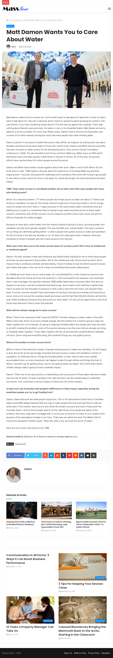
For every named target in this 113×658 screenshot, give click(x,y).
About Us (68, 653)
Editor (13, 47)
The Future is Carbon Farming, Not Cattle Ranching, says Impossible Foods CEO (56, 524)
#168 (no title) (80, 653)
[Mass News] (15, 8)
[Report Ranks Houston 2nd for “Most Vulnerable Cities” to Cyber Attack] (91, 510)
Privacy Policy (94, 653)
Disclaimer (106, 653)
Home (11, 20)
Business (19, 20)
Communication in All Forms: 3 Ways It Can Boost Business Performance (27, 559)
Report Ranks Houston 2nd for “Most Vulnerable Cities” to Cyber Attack (91, 524)
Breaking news (20, 444)
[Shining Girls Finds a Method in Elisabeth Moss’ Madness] (21, 510)
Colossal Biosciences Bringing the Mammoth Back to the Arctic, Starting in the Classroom (82, 631)
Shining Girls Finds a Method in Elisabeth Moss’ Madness (20, 523)
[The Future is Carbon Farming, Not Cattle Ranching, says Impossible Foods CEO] (56, 510)
